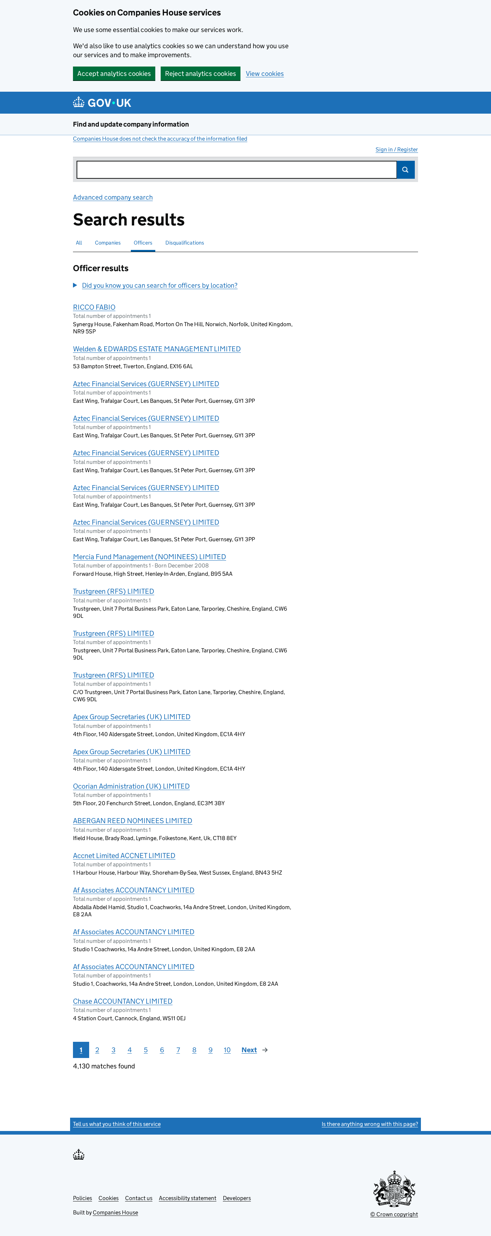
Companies (108, 242)
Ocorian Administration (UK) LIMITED (131, 786)
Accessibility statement (187, 1198)
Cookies (108, 1198)
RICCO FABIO (94, 307)
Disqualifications (184, 242)
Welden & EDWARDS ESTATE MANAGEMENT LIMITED (157, 349)
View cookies (265, 73)
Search (406, 170)
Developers (237, 1198)
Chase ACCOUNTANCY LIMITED (123, 1001)
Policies (82, 1198)
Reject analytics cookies (200, 73)
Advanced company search (113, 197)
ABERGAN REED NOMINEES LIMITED (132, 820)
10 (227, 1050)
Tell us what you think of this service (117, 1124)
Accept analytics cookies (114, 73)
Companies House (115, 1212)
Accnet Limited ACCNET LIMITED (124, 855)
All (79, 242)
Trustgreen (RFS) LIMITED (113, 591)
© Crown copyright (394, 1214)
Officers (143, 242)
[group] (186, 286)
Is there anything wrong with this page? (370, 1124)
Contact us (138, 1198)
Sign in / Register (397, 149)
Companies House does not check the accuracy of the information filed (160, 138)
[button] (155, 285)
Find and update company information (131, 124)
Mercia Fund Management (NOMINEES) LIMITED (149, 556)
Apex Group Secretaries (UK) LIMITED (132, 716)
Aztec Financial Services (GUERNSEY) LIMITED (146, 383)
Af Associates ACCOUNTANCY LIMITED (133, 890)
